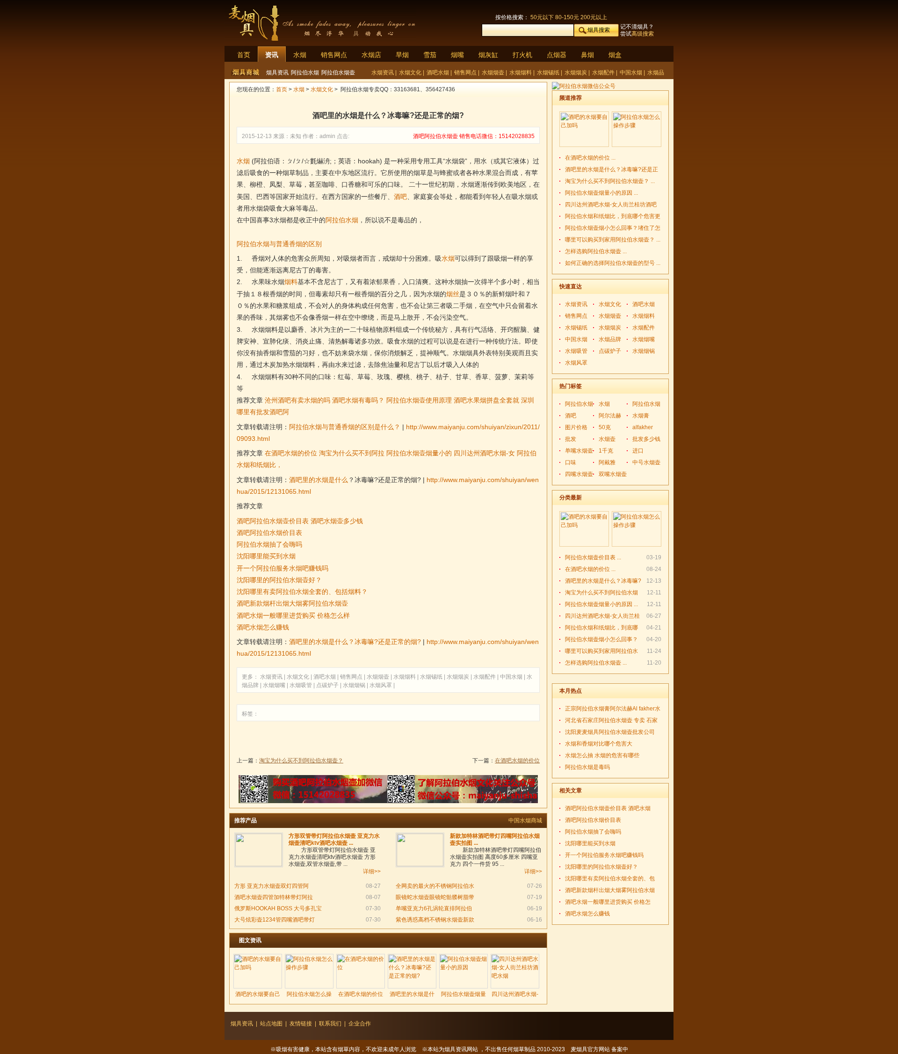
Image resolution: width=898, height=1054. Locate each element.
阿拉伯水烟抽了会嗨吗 (269, 544)
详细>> (372, 871)
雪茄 (429, 55)
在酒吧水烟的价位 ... (590, 157)
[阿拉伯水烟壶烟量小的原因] (463, 971)
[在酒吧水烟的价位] (360, 971)
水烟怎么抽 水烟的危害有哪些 (602, 755)
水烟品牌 (610, 339)
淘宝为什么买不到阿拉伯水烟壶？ (301, 760)
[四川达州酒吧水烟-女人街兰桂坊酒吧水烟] (515, 971)
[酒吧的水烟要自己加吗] (257, 971)
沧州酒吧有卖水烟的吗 (297, 400)
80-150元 (567, 17)
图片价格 (576, 427)
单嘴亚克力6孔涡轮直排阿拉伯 (434, 908)
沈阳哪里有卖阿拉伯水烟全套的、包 (610, 878)
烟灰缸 (488, 55)
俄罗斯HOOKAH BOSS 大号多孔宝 (278, 908)
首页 (243, 55)
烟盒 (615, 55)
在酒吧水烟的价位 (291, 453)
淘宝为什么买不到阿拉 (351, 453)
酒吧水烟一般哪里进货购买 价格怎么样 (293, 615)
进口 (638, 450)
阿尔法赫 (610, 415)
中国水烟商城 (525, 820)
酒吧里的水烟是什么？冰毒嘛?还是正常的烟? (355, 641)
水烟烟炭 (576, 72)
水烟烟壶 (494, 72)
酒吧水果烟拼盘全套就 (486, 400)
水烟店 (371, 55)
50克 (605, 427)
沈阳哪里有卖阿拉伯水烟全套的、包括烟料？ (302, 591)
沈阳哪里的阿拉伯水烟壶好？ (279, 580)
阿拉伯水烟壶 (338, 72)
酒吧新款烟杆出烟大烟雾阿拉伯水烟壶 (292, 603)
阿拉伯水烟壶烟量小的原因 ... (601, 193)
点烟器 (556, 55)
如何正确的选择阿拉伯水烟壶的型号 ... (612, 263)
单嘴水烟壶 (579, 450)
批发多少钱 (646, 439)
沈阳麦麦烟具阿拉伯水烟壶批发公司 (610, 732)
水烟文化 (411, 72)
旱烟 (402, 55)
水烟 (299, 55)
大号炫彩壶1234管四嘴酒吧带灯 (274, 919)
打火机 (522, 55)
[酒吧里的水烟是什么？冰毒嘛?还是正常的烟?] (412, 971)
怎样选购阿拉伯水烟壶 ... (596, 251)
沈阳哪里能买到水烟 (266, 556)
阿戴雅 (607, 462)
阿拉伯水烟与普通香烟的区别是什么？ (344, 427)
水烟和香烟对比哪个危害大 (598, 743)
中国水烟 (632, 72)
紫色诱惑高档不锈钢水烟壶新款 (435, 919)
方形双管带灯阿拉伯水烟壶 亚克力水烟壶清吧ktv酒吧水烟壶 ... (334, 839)
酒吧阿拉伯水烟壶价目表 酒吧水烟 (608, 808)
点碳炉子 (328, 685)
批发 (570, 439)
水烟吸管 (301, 685)
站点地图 (271, 1023)
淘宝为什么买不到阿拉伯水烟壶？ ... (610, 181)
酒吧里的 (302, 479)
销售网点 (334, 55)
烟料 (290, 281)
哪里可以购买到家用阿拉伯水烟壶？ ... (612, 239)
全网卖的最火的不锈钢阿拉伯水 (435, 886)
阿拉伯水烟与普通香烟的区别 (279, 244)
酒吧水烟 (438, 72)
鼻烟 (587, 55)
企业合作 (359, 1023)
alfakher (642, 427)
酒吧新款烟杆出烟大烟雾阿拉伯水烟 (610, 890)
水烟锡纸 (549, 72)
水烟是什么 (331, 479)
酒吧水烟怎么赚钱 (263, 627)
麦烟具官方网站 (590, 1049)
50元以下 (542, 17)
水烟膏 (640, 415)
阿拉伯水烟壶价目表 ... (593, 557)
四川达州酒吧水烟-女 (484, 453)
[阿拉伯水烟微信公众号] (584, 86)
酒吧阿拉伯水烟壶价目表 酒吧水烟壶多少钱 (300, 521)
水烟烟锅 (355, 685)
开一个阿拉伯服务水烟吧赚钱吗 (282, 568)
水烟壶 (607, 439)
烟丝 (452, 294)
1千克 (606, 450)
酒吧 (400, 196)
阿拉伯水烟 (305, 72)
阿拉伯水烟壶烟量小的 (419, 453)
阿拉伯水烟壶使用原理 (419, 400)
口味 (570, 462)
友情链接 (301, 1023)
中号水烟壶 (646, 462)
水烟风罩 (381, 685)
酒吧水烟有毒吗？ (358, 400)
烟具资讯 (277, 72)
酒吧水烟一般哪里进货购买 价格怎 (608, 902)
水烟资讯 (383, 72)
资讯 (271, 55)
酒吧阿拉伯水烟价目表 (269, 532)
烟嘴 (457, 55)
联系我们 (330, 1023)
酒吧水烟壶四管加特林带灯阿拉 (273, 897)
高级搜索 (642, 33)
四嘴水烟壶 (579, 474)
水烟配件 (604, 72)
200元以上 (593, 17)
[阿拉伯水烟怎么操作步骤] (309, 971)
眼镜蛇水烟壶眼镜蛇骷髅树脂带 (435, 897)
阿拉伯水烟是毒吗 (587, 767)
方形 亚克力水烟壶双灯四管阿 (271, 886)
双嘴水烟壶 (613, 474)
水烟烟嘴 (275, 685)
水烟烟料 (521, 72)
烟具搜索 (598, 30)
